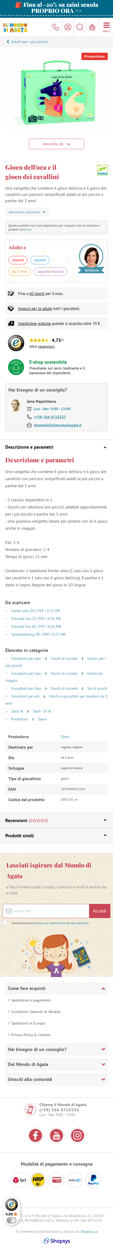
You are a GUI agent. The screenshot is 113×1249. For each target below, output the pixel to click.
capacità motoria (50, 271)
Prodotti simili (19, 836)
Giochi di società (65, 658)
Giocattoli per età (25, 696)
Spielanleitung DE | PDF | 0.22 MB (38, 634)
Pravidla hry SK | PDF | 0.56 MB (36, 626)
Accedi (99, 911)
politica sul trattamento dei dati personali (61, 923)
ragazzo (40, 260)
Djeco (42, 719)
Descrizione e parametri (29, 447)
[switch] (11, 1220)
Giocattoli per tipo (26, 658)
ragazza (18, 260)
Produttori (20, 719)
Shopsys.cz (88, 1231)
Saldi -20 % (42, 711)
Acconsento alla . (50, 923)
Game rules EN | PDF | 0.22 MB (35, 610)
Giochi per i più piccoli (29, 41)
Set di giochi (97, 688)
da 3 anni (19, 271)
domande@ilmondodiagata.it (57, 425)
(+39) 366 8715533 (50, 417)
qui (30, 229)
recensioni (46, 346)
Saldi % (17, 711)
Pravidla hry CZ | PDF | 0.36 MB (36, 618)
